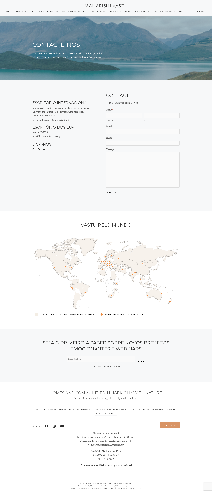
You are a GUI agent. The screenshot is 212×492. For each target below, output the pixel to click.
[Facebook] (46, 426)
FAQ (192, 12)
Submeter (111, 192)
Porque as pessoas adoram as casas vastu (68, 12)
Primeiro (109, 120)
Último (146, 120)
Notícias (183, 12)
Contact (201, 12)
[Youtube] (62, 426)
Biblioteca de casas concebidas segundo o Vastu (150, 12)
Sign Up (141, 361)
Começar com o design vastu (106, 12)
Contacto (169, 425)
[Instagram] (54, 426)
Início (9, 12)
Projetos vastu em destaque (29, 12)
